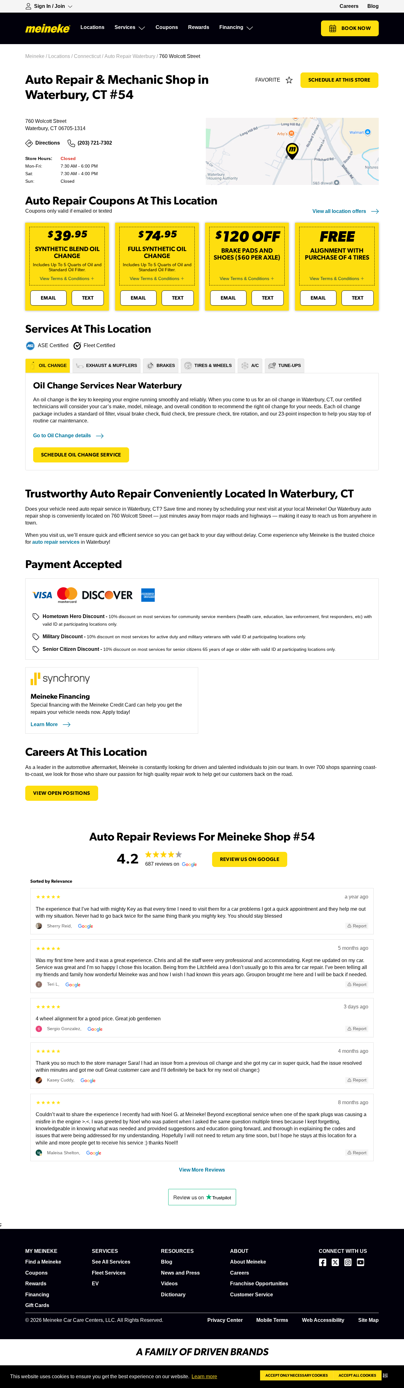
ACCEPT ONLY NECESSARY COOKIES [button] (296, 1375)
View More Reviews (202, 1170)
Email (48, 298)
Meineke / (36, 56)
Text (88, 298)
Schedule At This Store (339, 80)
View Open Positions (61, 793)
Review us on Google (250, 859)
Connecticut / (89, 56)
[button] (386, 1375)
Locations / (61, 56)
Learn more (204, 1376)
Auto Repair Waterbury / (131, 56)
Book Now (356, 28)
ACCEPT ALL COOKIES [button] (357, 1375)
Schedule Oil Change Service (81, 454)
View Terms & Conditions (64, 278)
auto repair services (56, 542)
